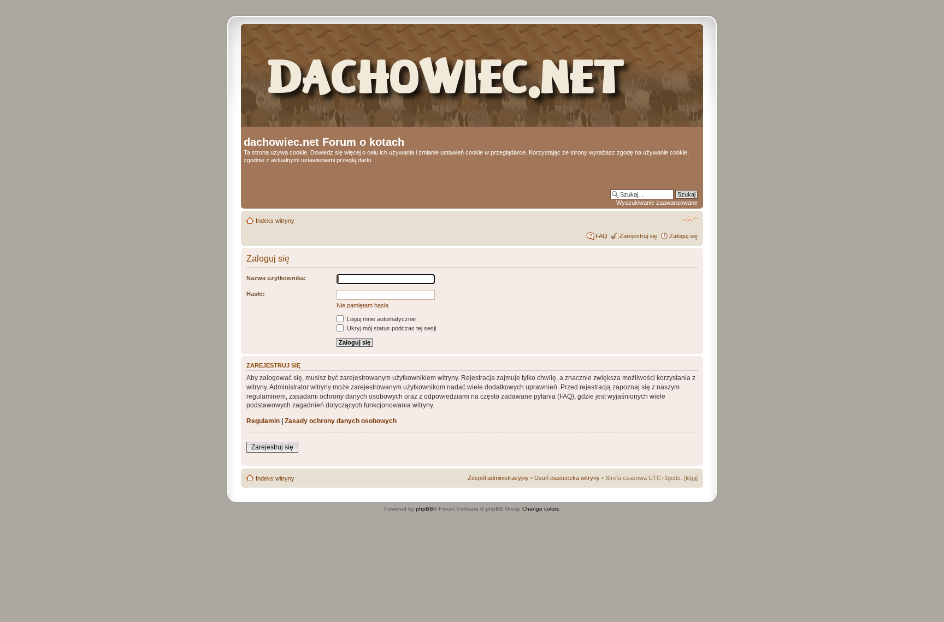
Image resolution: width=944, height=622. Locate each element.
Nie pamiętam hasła (362, 305)
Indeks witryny (275, 220)
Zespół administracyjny (498, 478)
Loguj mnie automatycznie (380, 319)
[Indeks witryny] (468, 81)
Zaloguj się (683, 236)
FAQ (601, 236)
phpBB (424, 509)
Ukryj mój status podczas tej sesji (390, 328)
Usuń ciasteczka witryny (567, 478)
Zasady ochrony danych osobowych (341, 421)
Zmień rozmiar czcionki (690, 218)
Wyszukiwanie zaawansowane (657, 202)
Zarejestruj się (638, 236)
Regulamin (263, 421)
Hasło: (255, 294)
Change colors (540, 509)
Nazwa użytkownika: (276, 278)
